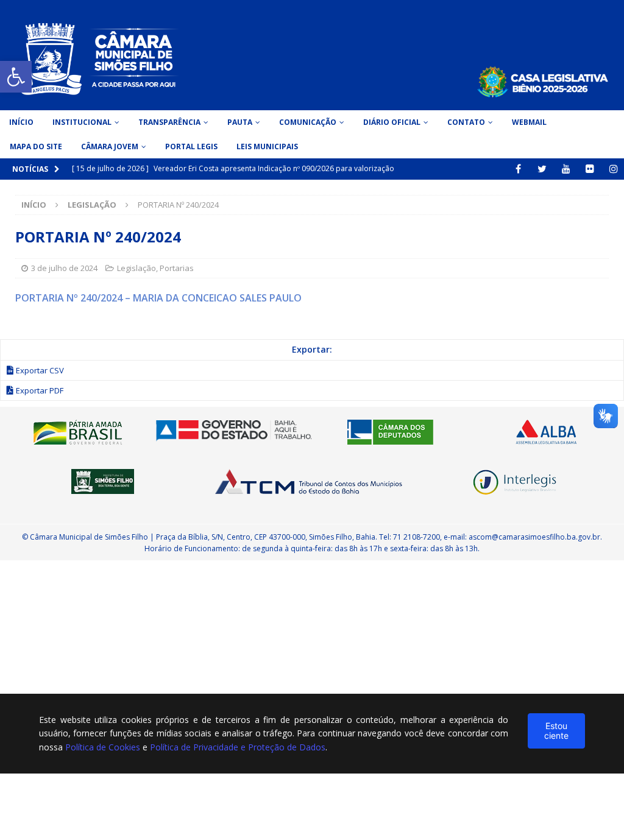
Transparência (169, 122)
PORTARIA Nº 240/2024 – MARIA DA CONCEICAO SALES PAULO (158, 298)
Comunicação (307, 122)
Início (21, 122)
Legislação (136, 268)
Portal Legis (191, 146)
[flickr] (589, 169)
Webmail (529, 122)
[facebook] (518, 169)
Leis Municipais (267, 146)
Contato (466, 122)
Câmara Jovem (109, 146)
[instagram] (613, 169)
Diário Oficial (391, 122)
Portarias (177, 268)
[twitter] (542, 169)
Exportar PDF (39, 390)
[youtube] (565, 169)
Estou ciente (556, 731)
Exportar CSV (40, 370)
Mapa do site (36, 146)
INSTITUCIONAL (82, 122)
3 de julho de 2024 (64, 268)
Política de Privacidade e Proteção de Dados (237, 747)
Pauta (239, 122)
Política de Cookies (102, 747)
